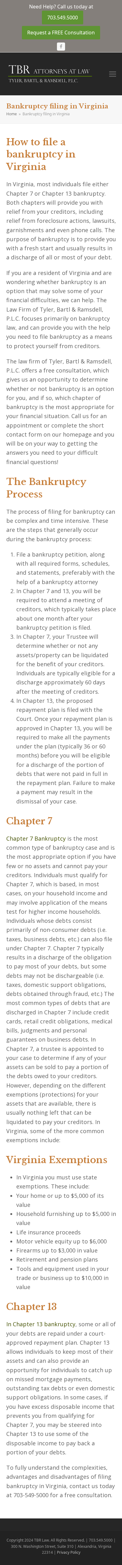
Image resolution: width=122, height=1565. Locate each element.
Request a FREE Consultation (61, 32)
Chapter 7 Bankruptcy (36, 838)
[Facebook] (61, 46)
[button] (112, 74)
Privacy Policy (68, 1552)
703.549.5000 (62, 17)
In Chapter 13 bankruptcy (40, 1324)
